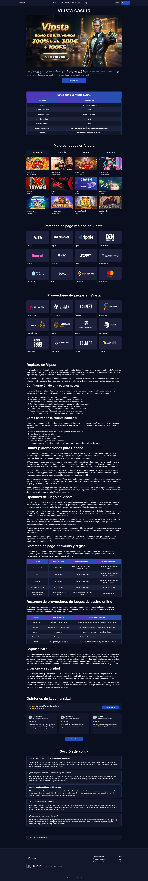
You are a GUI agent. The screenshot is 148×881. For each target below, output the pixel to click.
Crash (85, 152)
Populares (36, 152)
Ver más (74, 739)
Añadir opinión (110, 707)
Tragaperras (109, 152)
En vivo (60, 152)
